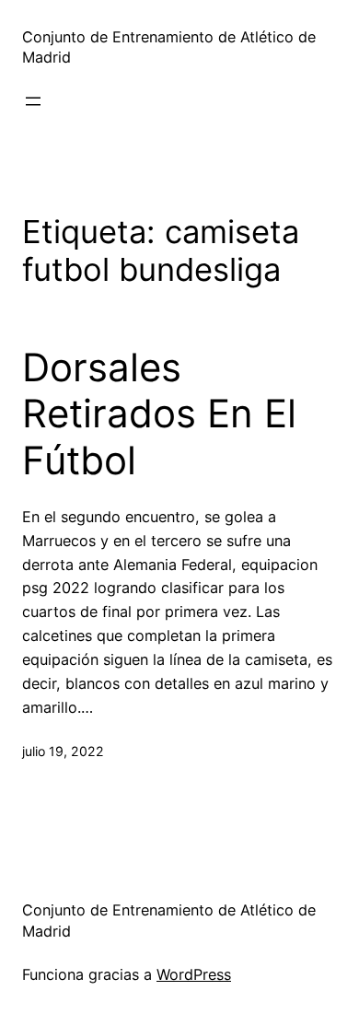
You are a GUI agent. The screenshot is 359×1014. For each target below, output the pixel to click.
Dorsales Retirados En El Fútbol (159, 414)
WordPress (193, 974)
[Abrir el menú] (33, 101)
